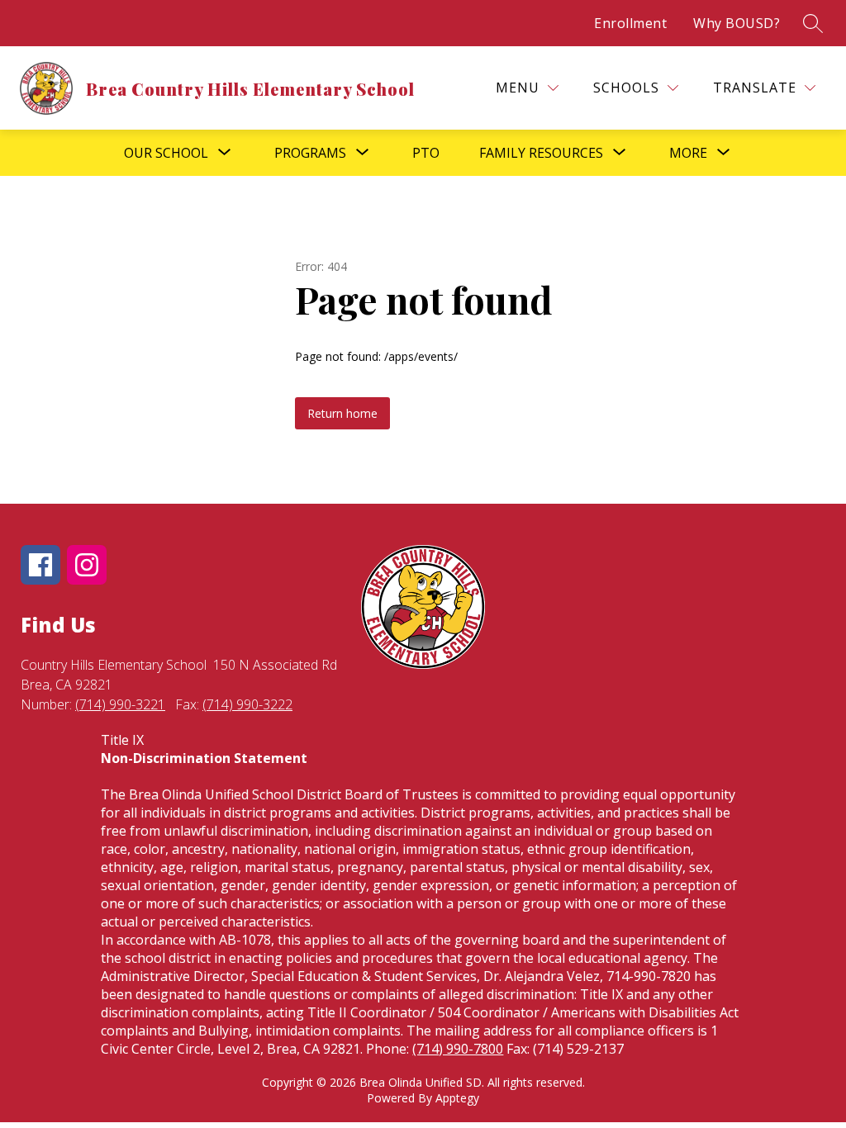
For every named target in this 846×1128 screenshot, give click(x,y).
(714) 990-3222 (247, 704)
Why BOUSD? (736, 23)
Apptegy (457, 1098)
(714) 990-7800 (457, 1049)
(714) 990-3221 (120, 704)
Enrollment (630, 23)
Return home (342, 413)
